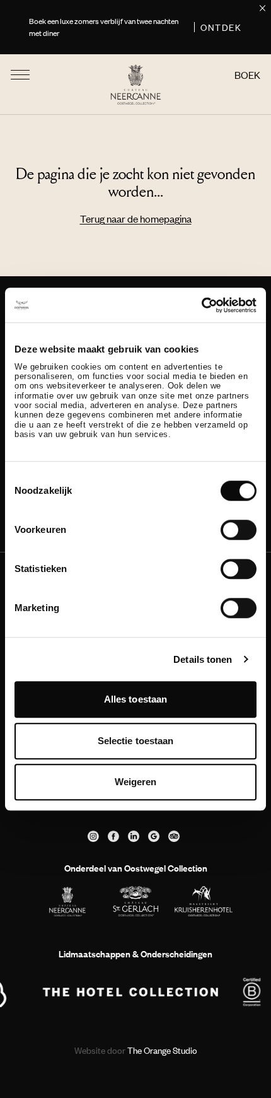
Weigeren (136, 781)
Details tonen (202, 659)
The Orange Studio (135, 1050)
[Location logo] (67, 901)
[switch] (239, 530)
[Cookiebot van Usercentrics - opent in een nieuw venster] (201, 305)
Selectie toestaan (136, 740)
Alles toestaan (135, 699)
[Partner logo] (130, 992)
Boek (247, 74)
